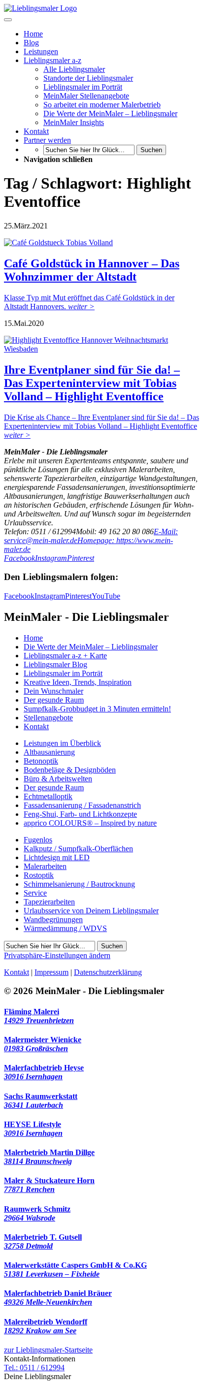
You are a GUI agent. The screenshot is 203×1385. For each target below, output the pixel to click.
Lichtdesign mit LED (57, 857)
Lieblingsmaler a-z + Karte (65, 655)
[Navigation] (8, 19)
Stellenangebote (48, 717)
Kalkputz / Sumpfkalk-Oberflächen (78, 848)
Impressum (51, 972)
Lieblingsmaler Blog (55, 664)
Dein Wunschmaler (53, 691)
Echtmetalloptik (48, 796)
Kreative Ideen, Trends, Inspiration (78, 682)
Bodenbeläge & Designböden (70, 770)
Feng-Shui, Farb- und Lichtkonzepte (80, 814)
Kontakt (36, 726)
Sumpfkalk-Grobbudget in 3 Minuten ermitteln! (97, 709)
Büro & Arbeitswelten (58, 778)
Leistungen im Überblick (62, 743)
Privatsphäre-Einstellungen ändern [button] (57, 955)
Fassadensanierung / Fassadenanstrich (82, 805)
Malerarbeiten (45, 866)
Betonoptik (41, 761)
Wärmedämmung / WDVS (65, 928)
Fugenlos (38, 840)
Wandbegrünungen (53, 919)
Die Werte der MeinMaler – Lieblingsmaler (91, 647)
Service (35, 893)
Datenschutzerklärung (108, 972)
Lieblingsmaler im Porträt (63, 673)
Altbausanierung (49, 752)
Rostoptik (39, 875)
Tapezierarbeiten (49, 902)
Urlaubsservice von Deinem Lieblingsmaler (91, 910)
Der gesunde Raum (54, 700)
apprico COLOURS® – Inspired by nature (90, 823)
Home (33, 638)
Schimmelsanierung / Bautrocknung (79, 884)
